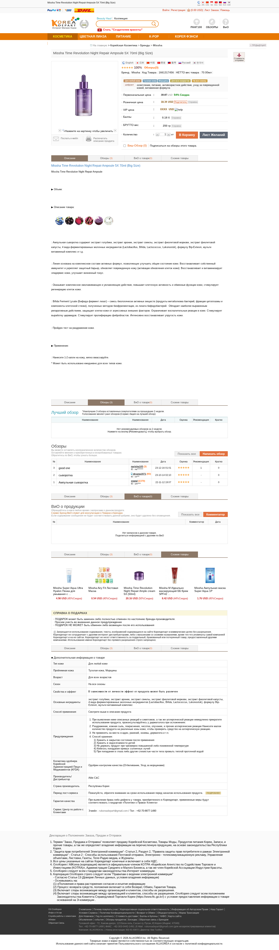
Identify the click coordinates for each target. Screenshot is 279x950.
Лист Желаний (214, 135)
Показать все (187, 453)
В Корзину (187, 135)
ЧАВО (163, 916)
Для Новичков (86, 916)
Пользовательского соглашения (136, 943)
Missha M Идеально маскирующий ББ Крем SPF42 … (173, 590)
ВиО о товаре (143, 158)
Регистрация (178, 10)
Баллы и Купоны (149, 916)
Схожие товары (179, 158)
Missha (157, 45)
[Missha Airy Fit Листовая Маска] (104, 583)
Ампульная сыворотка (73, 482)
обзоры (51, 919)
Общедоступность (167, 913)
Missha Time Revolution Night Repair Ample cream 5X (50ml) (139, 590)
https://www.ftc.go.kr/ (150, 896)
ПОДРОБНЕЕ (213, 793)
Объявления (85, 919)
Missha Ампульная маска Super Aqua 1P (210, 589)
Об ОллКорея (54, 909)
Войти (165, 10)
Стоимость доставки (127, 916)
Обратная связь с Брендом (153, 919)
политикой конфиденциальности (203, 943)
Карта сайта (174, 916)
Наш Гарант (217, 909)
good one (64, 468)
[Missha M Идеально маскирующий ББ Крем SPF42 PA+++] (174, 583)
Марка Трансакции (189, 913)
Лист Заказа (212, 10)
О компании (85, 909)
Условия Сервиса (88, 913)
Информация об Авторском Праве (189, 909)
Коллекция (121, 18)
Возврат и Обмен (146, 913)
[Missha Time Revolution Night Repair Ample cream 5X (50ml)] (139, 583)
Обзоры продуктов (116, 919)
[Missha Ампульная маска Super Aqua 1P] (210, 583)
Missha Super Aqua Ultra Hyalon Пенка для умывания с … (68, 590)
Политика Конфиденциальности (117, 913)
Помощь (225, 10)
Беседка (132, 919)
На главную (100, 45)
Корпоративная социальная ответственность (144, 909)
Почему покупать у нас (106, 909)
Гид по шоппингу (105, 916)
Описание (69, 158)
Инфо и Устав (55, 913)
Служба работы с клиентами (62, 916)
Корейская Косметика (123, 45)
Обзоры (106, 158)
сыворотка (66, 475)
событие (99, 919)
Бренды (145, 45)
